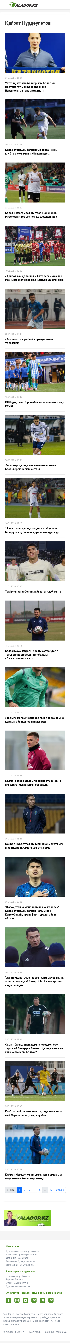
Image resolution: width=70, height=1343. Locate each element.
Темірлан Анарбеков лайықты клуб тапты (33, 591)
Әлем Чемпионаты (17, 1282)
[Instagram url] (17, 1300)
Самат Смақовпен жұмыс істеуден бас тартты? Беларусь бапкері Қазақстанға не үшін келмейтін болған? (34, 1048)
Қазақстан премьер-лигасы (22, 1251)
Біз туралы (35, 1332)
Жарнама (61, 1332)
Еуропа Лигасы (14, 1279)
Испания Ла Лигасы (17, 1257)
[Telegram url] (34, 1300)
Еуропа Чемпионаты (18, 1286)
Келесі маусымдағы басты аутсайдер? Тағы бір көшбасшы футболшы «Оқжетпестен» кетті (31, 654)
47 (51, 1189)
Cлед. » (60, 1189)
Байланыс (48, 1332)
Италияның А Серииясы (20, 1264)
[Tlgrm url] (42, 1300)
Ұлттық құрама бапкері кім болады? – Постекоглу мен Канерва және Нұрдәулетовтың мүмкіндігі (31, 87)
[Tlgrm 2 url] (51, 1300)
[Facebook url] (9, 1300)
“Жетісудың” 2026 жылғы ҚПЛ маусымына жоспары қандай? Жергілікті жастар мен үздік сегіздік (34, 981)
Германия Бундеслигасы (20, 1261)
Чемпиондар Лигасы (18, 1276)
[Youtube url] (25, 1300)
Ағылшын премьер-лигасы (21, 1254)
